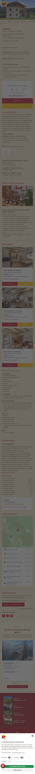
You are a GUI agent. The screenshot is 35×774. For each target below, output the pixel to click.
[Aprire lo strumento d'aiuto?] (3, 766)
